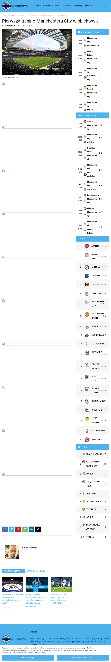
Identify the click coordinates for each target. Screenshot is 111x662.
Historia (47, 6)
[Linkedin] (31, 529)
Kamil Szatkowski (14, 25)
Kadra (57, 6)
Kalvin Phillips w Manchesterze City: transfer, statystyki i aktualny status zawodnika (35, 600)
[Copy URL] (38, 529)
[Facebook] (5, 529)
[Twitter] (11, 529)
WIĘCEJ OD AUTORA (36, 571)
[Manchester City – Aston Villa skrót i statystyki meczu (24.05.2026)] (61, 584)
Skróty (88, 6)
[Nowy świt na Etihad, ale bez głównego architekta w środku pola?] (12, 584)
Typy (96, 6)
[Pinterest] (18, 529)
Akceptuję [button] (28, 658)
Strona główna (8, 15)
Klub (37, 6)
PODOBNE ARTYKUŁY (13, 571)
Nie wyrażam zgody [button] (83, 658)
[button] (105, 6)
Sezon (66, 6)
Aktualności (21, 15)
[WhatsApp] (25, 529)
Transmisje (78, 6)
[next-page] (8, 609)
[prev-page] (4, 609)
